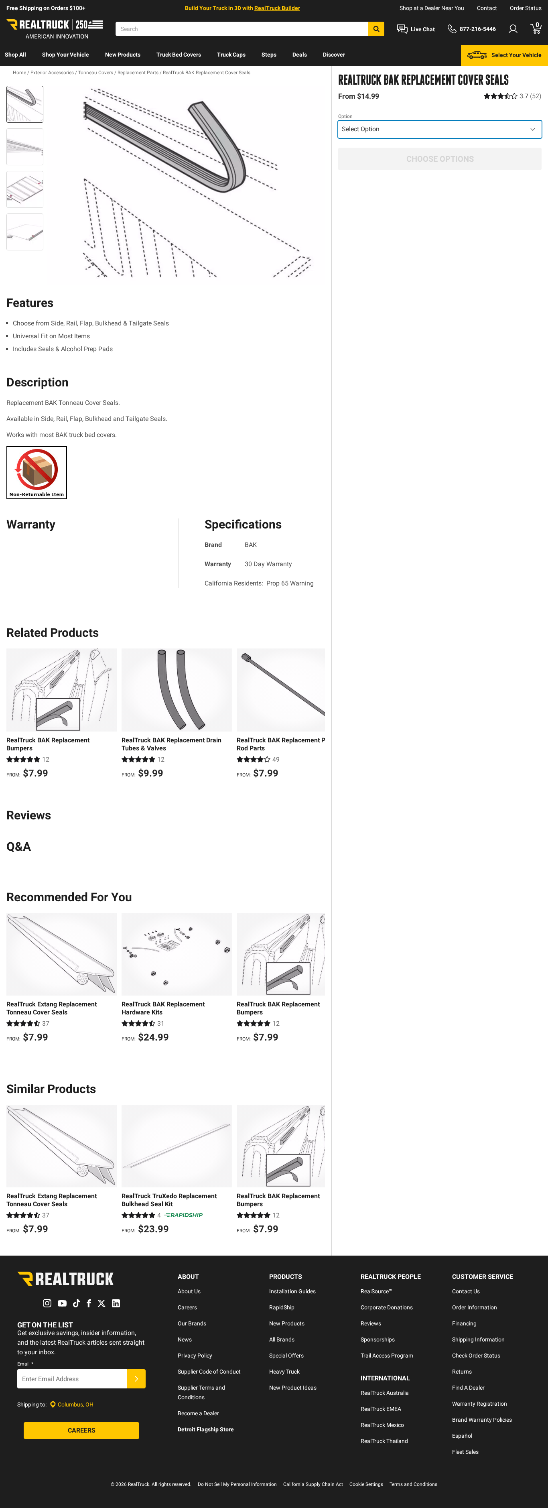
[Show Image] (24, 104)
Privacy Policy (195, 1355)
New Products (122, 54)
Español (462, 1436)
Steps (269, 54)
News (185, 1339)
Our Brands (192, 1323)
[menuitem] (15, 55)
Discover (334, 54)
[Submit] (136, 1378)
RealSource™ (376, 1291)
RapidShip (281, 1307)
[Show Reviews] (513, 96)
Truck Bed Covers (178, 54)
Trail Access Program (387, 1355)
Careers (187, 1307)
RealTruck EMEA (381, 1409)
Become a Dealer (198, 1413)
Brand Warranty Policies (482, 1420)
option (345, 116)
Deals (299, 54)
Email (25, 1364)
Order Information (474, 1307)
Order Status (526, 8)
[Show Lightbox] (186, 185)
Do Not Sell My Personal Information (237, 1484)
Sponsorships (378, 1339)
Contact (487, 8)
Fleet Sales (465, 1452)
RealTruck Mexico (382, 1425)
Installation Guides (292, 1291)
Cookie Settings (366, 1484)
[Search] (376, 29)
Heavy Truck (284, 1371)
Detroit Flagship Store (206, 1429)
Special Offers (286, 1355)
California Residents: (259, 583)
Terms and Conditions (413, 1484)
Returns (462, 1371)
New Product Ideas (293, 1387)
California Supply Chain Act (313, 1484)
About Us (189, 1291)
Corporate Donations (387, 1307)
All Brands (281, 1339)
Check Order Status (476, 1355)
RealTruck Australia (385, 1393)
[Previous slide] (14, 714)
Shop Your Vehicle (65, 54)
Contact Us (466, 1291)
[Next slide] (317, 714)
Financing (464, 1323)
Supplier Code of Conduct (209, 1371)
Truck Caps (231, 54)
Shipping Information (478, 1339)
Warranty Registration (479, 1403)
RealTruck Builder (277, 8)
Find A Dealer (468, 1387)
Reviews (371, 1323)
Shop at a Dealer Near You (432, 8)
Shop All (15, 54)
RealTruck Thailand (384, 1441)
